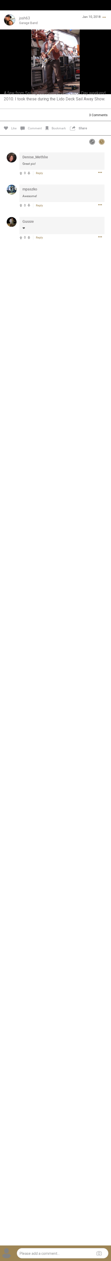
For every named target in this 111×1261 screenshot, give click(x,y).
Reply (39, 173)
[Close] (9, 12)
